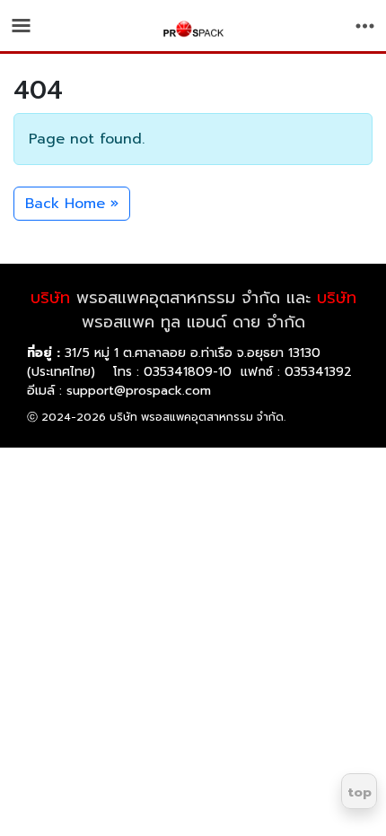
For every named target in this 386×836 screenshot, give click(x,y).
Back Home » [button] (71, 203)
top (359, 792)
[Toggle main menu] (21, 25)
